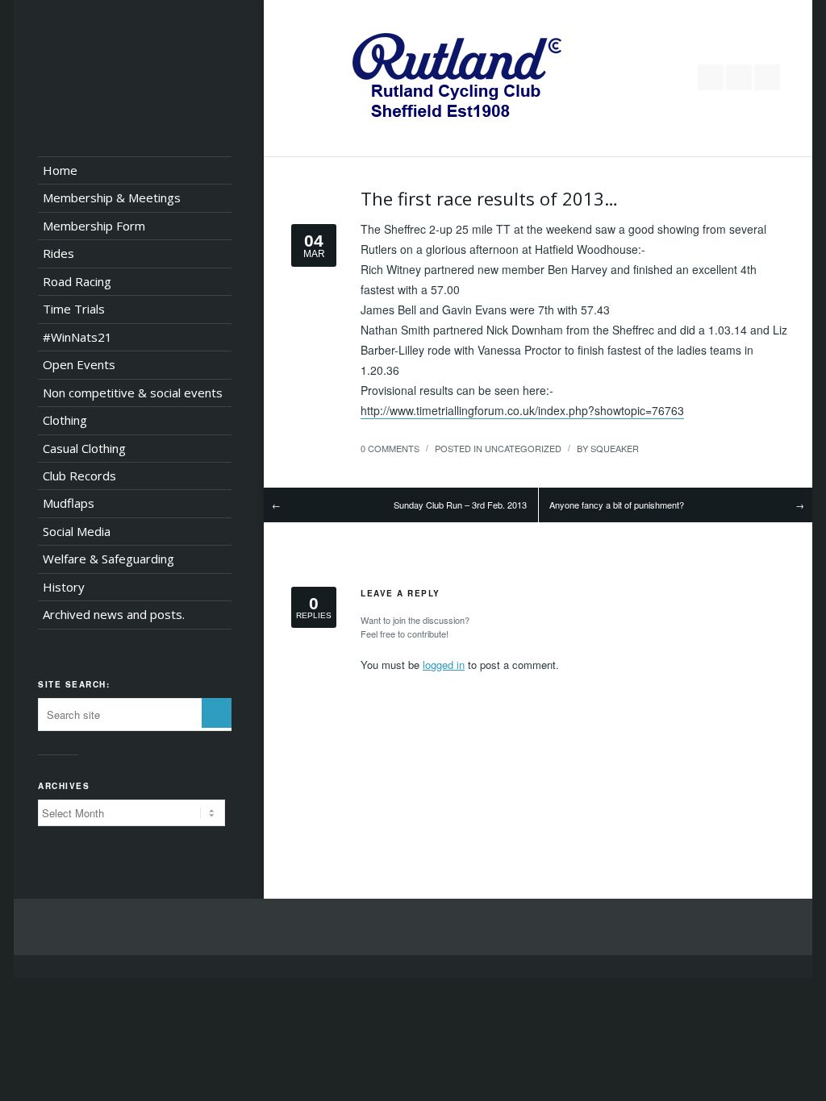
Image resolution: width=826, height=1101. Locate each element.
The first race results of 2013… (489, 198)
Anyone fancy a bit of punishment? (616, 504)
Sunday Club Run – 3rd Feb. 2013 (460, 504)
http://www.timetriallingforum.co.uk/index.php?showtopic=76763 (522, 410)
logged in (444, 664)
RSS (767, 77)
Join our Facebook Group (739, 77)
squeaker (614, 448)
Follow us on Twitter (711, 77)
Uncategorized (523, 448)
